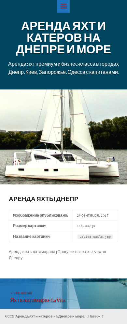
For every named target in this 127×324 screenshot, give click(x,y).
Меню (63, 6)
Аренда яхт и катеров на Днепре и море (49, 316)
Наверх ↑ (96, 316)
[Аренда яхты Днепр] (63, 92)
